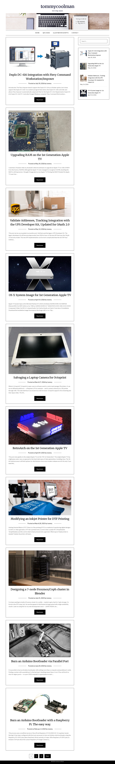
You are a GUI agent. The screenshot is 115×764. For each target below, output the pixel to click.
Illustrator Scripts (61, 33)
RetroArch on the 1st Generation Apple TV (40, 448)
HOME (37, 33)
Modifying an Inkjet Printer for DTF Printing (40, 518)
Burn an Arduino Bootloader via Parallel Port (40, 661)
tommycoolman (57, 6)
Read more (40, 100)
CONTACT (75, 33)
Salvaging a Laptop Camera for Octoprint (39, 377)
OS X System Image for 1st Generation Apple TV (40, 295)
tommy (49, 83)
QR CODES (46, 33)
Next (47, 756)
